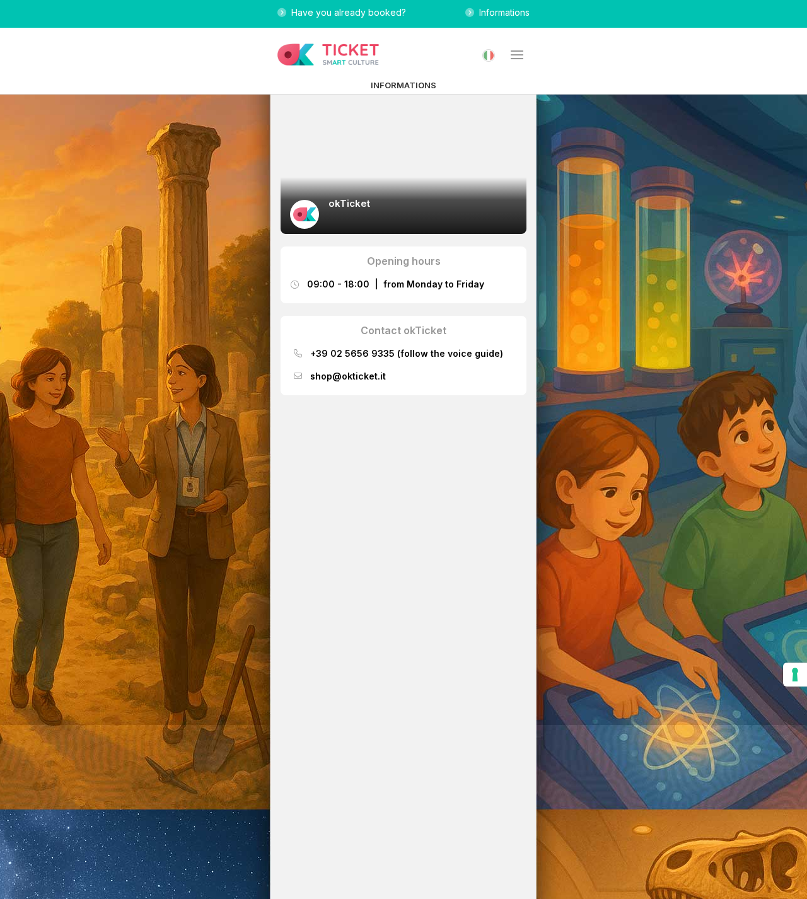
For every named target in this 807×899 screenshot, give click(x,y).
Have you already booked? (346, 12)
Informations (502, 12)
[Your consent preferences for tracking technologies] (795, 675)
